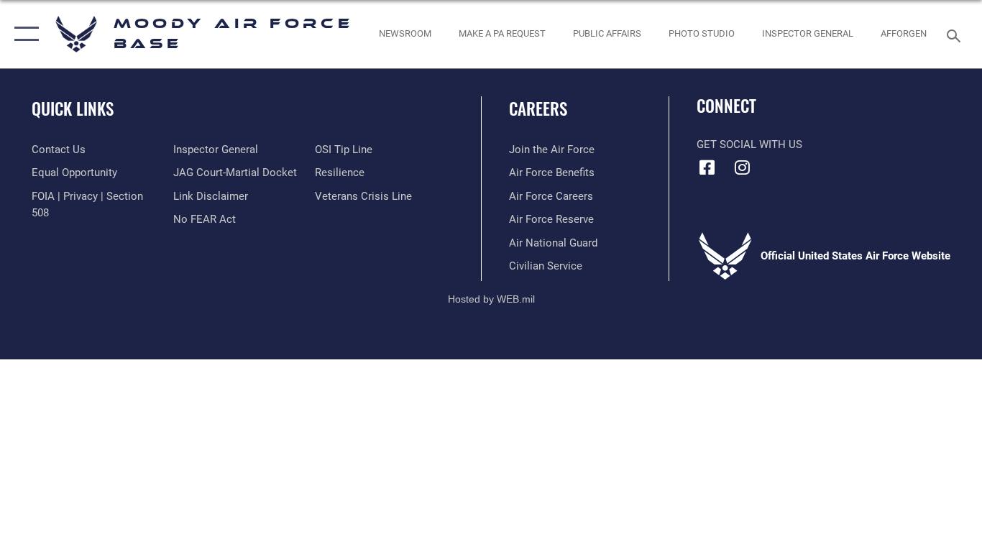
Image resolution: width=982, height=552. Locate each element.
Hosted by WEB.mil (491, 299)
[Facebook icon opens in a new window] (707, 167)
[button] (23, 34)
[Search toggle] (956, 34)
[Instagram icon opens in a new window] (742, 167)
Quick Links (73, 108)
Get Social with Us (749, 144)
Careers (538, 108)
